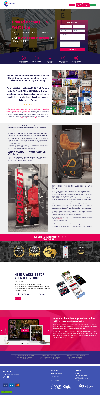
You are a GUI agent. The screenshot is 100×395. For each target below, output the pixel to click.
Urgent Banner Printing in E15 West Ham (50, 357)
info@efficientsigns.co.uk (74, 218)
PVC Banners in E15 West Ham (75, 357)
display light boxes (38, 109)
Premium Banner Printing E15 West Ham (50, 358)
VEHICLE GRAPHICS (48, 3)
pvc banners (30, 109)
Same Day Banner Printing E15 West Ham (76, 358)
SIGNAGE (37, 3)
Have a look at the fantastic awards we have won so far (50, 238)
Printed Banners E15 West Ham (24, 357)
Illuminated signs (44, 108)
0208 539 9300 (24, 117)
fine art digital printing (25, 111)
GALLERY (64, 7)
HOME (23, 3)
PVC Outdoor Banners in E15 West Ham (24, 355)
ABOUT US (30, 3)
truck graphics (46, 109)
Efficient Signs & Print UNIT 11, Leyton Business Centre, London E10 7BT (59, 375)
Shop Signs (8, 111)
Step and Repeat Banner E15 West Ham (75, 355)
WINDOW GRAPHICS (61, 3)
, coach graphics (15, 111)
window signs (24, 109)
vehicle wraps (31, 108)
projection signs (16, 109)
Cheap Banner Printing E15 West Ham (50, 355)
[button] (1, 331)
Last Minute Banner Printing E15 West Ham (24, 358)
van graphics (37, 108)
